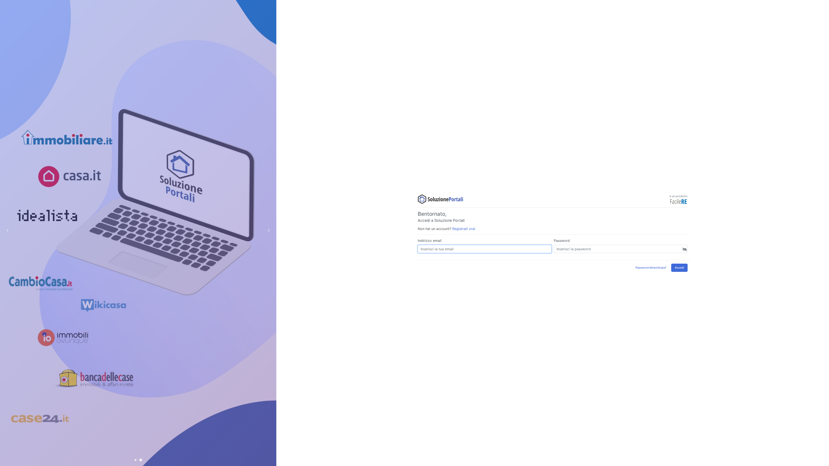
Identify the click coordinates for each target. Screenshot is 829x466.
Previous (7, 230)
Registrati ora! (463, 229)
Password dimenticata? (651, 267)
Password (562, 240)
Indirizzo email (429, 240)
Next (268, 230)
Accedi (679, 267)
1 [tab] (136, 460)
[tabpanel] (138, 233)
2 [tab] (142, 460)
